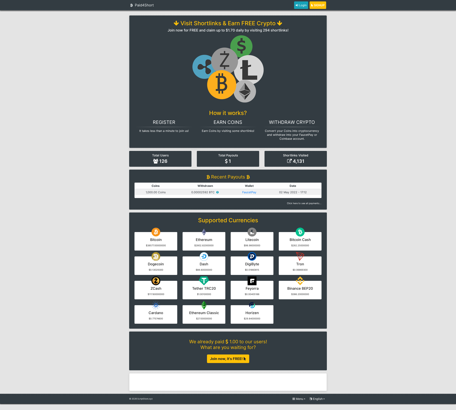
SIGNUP (319, 5)
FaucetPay (249, 192)
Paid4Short (144, 5)
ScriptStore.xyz (145, 398)
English (317, 399)
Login (302, 5)
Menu (299, 399)
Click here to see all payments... (304, 203)
